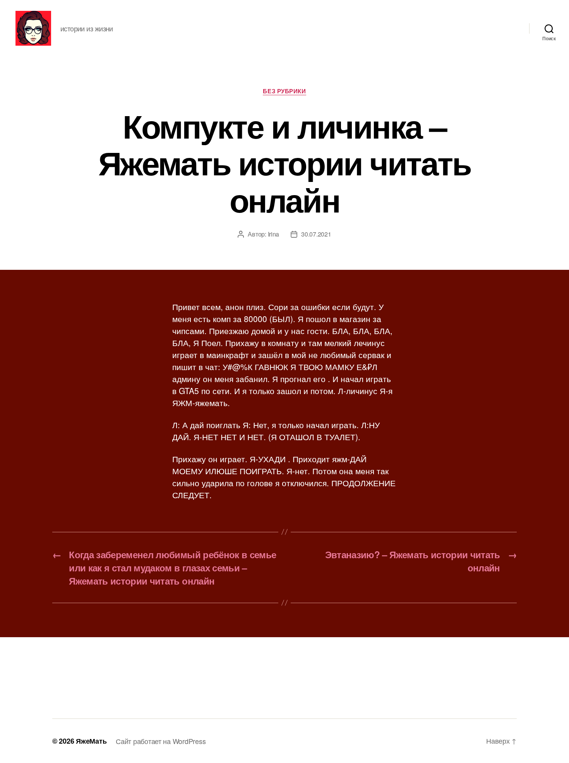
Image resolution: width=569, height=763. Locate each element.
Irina (273, 234)
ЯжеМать (91, 741)
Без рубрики (284, 91)
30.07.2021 (316, 234)
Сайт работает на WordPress (161, 741)
